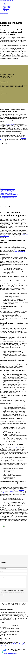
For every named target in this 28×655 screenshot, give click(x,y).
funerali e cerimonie (15, 448)
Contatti (5, 10)
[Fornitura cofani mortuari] (7, 191)
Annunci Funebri (7, 7)
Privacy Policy (22, 644)
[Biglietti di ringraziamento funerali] (9, 194)
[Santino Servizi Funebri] (6, 0)
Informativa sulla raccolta (9, 653)
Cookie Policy (14, 644)
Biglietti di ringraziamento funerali (8, 196)
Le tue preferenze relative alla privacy (15, 649)
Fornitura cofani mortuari (6, 193)
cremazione (11, 491)
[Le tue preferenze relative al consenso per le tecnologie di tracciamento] (2, 652)
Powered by (3, 645)
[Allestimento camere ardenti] (7, 189)
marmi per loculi (10, 124)
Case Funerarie (6, 6)
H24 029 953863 (4, 13)
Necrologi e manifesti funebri (7, 198)
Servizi (5, 4)
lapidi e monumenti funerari (10, 492)
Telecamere (6, 9)
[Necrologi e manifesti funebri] (8, 197)
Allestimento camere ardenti (7, 190)
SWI (7, 645)
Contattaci (5, 168)
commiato (21, 490)
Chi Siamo (5, 3)
